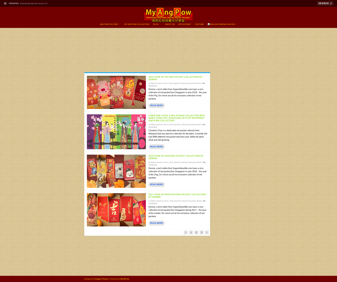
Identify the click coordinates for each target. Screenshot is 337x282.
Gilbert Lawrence (157, 83)
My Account (185, 24)
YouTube (199, 24)
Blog (155, 24)
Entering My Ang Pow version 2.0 (34, 3)
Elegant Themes (101, 279)
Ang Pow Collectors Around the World (187, 83)
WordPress (124, 279)
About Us (170, 24)
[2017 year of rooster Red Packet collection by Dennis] (116, 209)
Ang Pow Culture (109, 24)
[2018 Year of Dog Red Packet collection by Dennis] (116, 171)
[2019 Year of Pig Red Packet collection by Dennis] (116, 92)
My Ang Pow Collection (136, 24)
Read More (156, 105)
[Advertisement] (147, 53)
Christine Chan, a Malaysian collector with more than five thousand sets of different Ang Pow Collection (176, 118)
